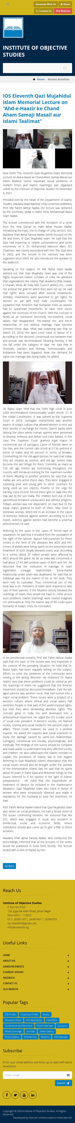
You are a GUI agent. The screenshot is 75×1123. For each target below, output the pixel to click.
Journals (31, 1031)
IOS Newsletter (34, 1020)
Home (6, 955)
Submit (61, 1083)
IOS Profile (10, 1014)
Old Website (10, 989)
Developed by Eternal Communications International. (42, 1117)
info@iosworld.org (18, 927)
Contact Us (10, 983)
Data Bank (52, 1020)
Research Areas (13, 1020)
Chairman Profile (29, 1014)
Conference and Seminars (18, 1025)
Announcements (13, 966)
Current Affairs (13, 972)
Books (46, 1014)
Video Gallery (47, 1031)
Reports (45, 1037)
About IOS (9, 960)
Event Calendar (45, 1025)
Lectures (62, 1025)
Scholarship (30, 1037)
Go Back (9, 866)
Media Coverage (13, 1031)
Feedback (9, 977)
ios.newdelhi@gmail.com (22, 923)
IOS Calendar (61, 1037)
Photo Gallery (12, 1037)
